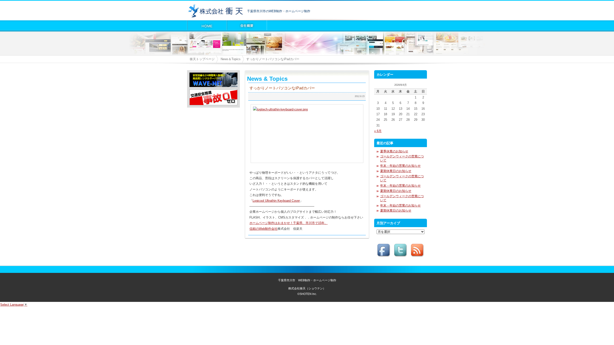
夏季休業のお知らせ (394, 151)
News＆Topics (231, 59)
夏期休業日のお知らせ (395, 171)
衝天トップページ (202, 59)
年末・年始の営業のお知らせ (400, 165)
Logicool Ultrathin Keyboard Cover (276, 200)
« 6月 (378, 131)
